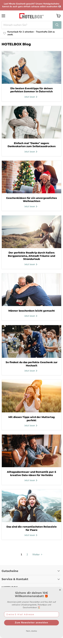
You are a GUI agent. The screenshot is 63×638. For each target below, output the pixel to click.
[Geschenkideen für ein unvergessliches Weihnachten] (31, 177)
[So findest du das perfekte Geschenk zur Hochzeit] (31, 341)
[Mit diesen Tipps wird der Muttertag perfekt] (31, 396)
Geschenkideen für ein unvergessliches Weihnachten (31, 199)
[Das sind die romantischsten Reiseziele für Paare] (31, 505)
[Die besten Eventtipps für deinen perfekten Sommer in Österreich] (31, 67)
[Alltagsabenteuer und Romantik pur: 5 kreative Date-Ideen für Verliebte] (31, 451)
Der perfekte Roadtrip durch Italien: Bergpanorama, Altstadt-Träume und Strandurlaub (31, 256)
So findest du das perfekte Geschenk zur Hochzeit (32, 364)
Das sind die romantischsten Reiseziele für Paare (31, 528)
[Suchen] (57, 25)
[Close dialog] (60, 590)
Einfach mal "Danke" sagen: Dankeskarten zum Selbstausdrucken (32, 145)
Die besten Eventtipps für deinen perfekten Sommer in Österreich (31, 90)
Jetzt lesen (30, 96)
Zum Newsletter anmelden (31, 622)
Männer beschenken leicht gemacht (31, 310)
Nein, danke (31, 631)
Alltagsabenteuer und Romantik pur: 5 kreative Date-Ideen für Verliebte (31, 473)
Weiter (36, 554)
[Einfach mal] (31, 122)
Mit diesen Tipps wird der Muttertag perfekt (31, 418)
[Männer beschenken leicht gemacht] (31, 289)
